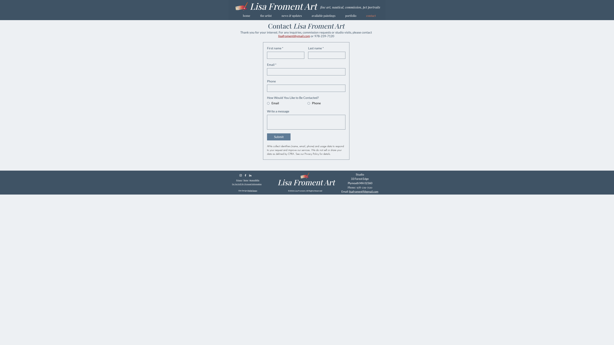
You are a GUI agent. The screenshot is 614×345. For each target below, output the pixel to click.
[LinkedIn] (250, 175)
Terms (246, 180)
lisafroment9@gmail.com (363, 191)
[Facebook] (245, 175)
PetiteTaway (252, 191)
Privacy (239, 180)
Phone (271, 81)
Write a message (278, 111)
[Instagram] (240, 175)
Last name (316, 48)
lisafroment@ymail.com (294, 36)
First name (275, 48)
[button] (354, 15)
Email (271, 64)
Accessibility (254, 180)
